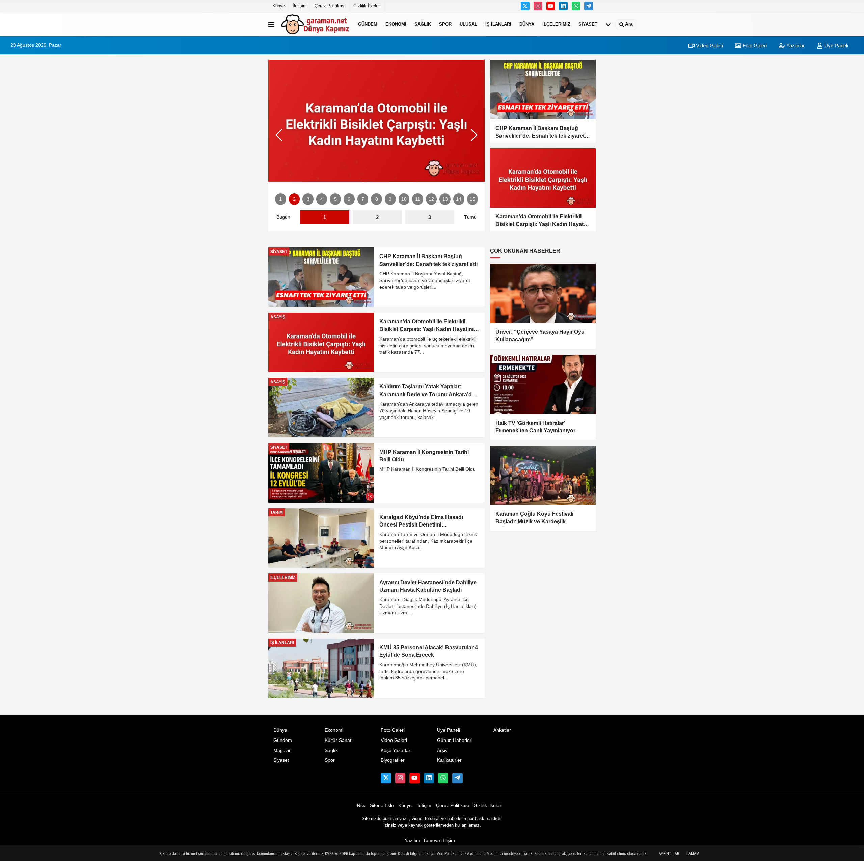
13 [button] (445, 199)
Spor (445, 24)
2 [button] (294, 199)
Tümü (470, 217)
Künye (278, 5)
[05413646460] (576, 6)
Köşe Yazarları (396, 750)
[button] (474, 135)
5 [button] (335, 199)
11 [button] (417, 199)
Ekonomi (395, 24)
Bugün (283, 217)
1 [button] (280, 199)
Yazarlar (795, 45)
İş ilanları (498, 24)
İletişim (300, 5)
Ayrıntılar (669, 853)
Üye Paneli (835, 45)
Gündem (367, 24)
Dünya (526, 24)
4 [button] (321, 199)
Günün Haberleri (455, 740)
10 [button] (404, 199)
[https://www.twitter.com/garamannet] (525, 6)
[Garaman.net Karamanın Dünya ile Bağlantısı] (315, 24)
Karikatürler (449, 760)
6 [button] (349, 199)
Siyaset (587, 24)
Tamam (692, 853)
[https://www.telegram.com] (588, 6)
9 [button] (390, 199)
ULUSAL (468, 24)
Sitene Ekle (382, 805)
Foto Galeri (754, 45)
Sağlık (422, 24)
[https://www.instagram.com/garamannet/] (538, 6)
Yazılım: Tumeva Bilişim (430, 840)
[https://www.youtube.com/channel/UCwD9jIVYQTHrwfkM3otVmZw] (550, 6)
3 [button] (308, 199)
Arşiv (442, 750)
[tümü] (608, 24)
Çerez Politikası (330, 5)
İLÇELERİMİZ (556, 24)
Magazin (282, 750)
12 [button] (431, 199)
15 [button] (472, 199)
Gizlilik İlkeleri (367, 5)
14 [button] (458, 199)
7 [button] (362, 199)
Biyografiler (393, 760)
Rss (361, 805)
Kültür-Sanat (338, 740)
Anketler (502, 730)
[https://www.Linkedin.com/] (563, 6)
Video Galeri (709, 45)
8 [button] (376, 199)
